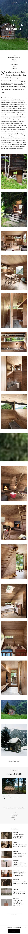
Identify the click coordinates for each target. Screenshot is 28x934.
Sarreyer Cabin (18, 84)
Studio (14, 819)
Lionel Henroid (14, 64)
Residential (14, 818)
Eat (16, 842)
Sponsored (16, 860)
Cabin (17, 20)
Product (17, 898)
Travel (14, 842)
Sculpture (16, 832)
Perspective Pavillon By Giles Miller (11, 798)
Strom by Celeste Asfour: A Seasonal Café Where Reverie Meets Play (19, 873)
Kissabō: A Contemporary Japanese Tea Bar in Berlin (19, 845)
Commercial (14, 814)
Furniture (17, 879)
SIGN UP (14, 931)
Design (14, 870)
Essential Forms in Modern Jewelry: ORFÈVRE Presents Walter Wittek (18, 903)
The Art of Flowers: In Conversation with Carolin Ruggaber (18, 836)
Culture (16, 889)
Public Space (9, 795)
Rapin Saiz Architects (13, 57)
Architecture (12, 20)
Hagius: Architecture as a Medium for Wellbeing (19, 892)
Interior (17, 870)
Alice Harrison (14, 68)
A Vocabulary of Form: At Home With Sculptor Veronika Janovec (19, 855)
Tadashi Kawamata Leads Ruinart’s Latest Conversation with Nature (20, 864)
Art (13, 832)
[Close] (26, 927)
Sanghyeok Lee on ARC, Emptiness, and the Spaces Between (20, 883)
